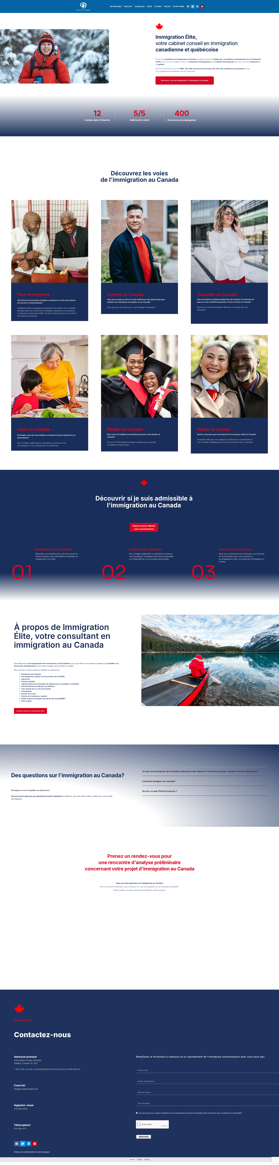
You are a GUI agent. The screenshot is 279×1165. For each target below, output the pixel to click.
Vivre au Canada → (35, 429)
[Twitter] (193, 6)
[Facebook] (188, 6)
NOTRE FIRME (178, 6)
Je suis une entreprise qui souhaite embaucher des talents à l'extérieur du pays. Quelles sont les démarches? (200, 771)
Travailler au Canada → (219, 294)
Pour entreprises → (36, 294)
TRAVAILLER (139, 6)
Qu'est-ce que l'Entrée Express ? (159, 791)
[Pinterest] (202, 6)
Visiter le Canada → (216, 429)
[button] (205, 771)
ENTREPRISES (116, 6)
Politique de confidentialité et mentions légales (31, 1152)
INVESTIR (128, 6)
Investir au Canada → (128, 294)
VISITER (167, 6)
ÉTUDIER (158, 6)
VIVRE (149, 6)
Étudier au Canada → (127, 429)
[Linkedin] (197, 6)
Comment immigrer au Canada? (158, 781)
